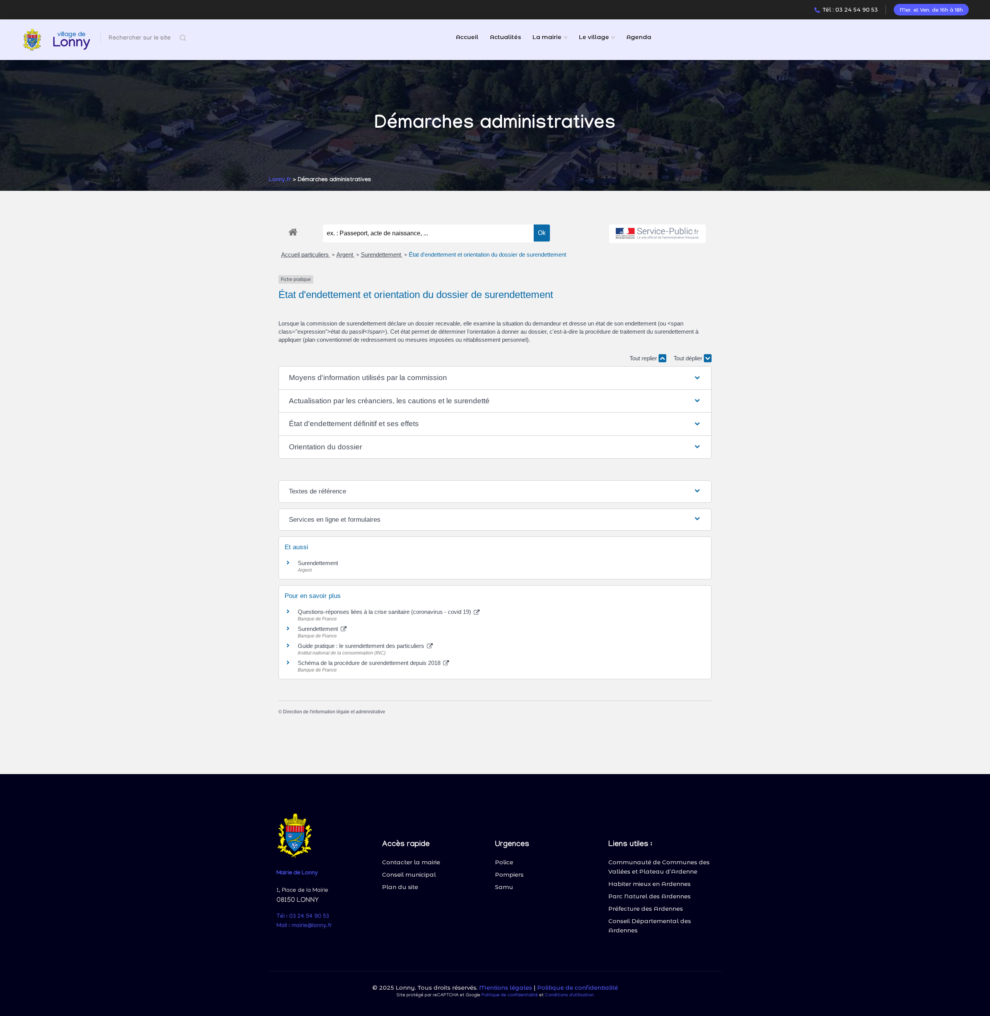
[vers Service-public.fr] (657, 233)
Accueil (467, 37)
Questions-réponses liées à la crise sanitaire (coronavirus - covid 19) (385, 611)
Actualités (505, 37)
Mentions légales (505, 987)
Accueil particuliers (305, 254)
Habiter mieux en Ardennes (649, 884)
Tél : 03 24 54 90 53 (850, 9)
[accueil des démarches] (293, 230)
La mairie (547, 37)
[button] (495, 378)
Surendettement (382, 254)
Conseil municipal (409, 874)
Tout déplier (689, 358)
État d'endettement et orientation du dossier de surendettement (487, 254)
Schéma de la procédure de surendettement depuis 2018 (370, 663)
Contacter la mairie (411, 862)
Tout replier (644, 358)
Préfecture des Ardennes (645, 908)
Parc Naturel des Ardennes (649, 896)
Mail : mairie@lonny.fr (304, 926)
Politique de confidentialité (577, 987)
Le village (594, 37)
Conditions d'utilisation (569, 995)
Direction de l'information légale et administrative (334, 711)
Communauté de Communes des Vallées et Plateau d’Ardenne (659, 866)
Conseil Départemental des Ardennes (649, 925)
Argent (345, 254)
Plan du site (400, 887)
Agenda (638, 37)
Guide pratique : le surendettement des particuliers (362, 645)
